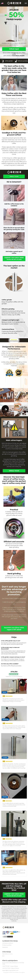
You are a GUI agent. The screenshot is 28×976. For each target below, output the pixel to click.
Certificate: (14, 921)
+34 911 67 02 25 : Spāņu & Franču (10, 968)
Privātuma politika (6, 945)
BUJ (3, 956)
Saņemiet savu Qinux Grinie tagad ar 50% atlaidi (14, 258)
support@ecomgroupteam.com (10, 970)
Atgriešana (5, 947)
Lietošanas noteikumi (7, 943)
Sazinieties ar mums (7, 954)
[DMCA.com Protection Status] (14, 937)
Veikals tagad (14, 49)
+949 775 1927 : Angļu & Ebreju (10, 966)
